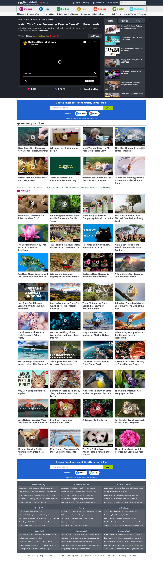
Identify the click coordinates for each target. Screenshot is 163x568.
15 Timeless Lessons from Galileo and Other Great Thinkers (80, 545)
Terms (61, 555)
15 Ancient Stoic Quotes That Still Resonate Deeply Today (80, 534)
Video (45, 2)
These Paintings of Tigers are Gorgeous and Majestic (121, 518)
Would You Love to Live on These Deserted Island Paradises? (123, 488)
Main (20, 19)
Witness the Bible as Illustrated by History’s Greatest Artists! (123, 525)
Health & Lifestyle (39, 485)
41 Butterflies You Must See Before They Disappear (120, 499)
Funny (21, 14)
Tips (83, 8)
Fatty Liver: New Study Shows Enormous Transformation (37, 492)
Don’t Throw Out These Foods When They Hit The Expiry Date (39, 518)
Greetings (86, 14)
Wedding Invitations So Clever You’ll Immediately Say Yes (37, 545)
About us (51, 555)
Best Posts (99, 555)
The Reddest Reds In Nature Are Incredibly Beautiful (121, 495)
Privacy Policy (93, 118)
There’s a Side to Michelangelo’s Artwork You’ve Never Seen (123, 522)
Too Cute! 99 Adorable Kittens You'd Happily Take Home (37, 534)
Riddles (65, 8)
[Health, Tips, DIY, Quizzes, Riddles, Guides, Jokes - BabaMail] (28, 3)
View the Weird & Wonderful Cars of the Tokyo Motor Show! (123, 549)
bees (44, 187)
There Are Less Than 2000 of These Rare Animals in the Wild (123, 502)
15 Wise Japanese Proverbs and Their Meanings (76, 542)
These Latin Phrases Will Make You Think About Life (35, 542)
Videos (26, 19)
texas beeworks (104, 187)
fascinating (38, 187)
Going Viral (63, 14)
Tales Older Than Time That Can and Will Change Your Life (80, 538)
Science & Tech (124, 531)
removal (73, 187)
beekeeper (94, 187)
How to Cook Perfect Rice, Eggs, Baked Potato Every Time (37, 488)
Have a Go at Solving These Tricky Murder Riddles (77, 499)
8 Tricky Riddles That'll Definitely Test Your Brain (77, 495)
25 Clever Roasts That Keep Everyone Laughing (76, 515)
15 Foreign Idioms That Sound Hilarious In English (35, 549)
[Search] (144, 3)
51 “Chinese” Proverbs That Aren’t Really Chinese (77, 518)
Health (120, 8)
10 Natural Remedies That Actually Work (32, 525)
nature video (58, 187)
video (31, 187)
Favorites (142, 14)
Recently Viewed (130, 14)
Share (29, 36)
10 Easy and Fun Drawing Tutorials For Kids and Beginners (38, 499)
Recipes (102, 8)
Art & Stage (50, 14)
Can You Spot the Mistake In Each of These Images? (78, 488)
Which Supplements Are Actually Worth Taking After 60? (37, 495)
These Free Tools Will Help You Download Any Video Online (123, 538)
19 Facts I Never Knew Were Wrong (30, 511)
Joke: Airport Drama (67, 522)
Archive (111, 555)
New (138, 20)
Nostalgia (139, 8)
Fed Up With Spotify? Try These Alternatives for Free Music (123, 534)
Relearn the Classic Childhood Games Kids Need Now (78, 492)
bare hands (85, 187)
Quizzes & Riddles (81, 485)
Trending (122, 555)
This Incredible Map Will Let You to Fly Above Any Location (123, 542)
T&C (85, 118)
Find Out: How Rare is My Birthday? (30, 538)
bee (78, 187)
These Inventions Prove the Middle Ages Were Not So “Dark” (123, 545)
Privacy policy (74, 555)
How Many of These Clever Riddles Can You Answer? (78, 502)
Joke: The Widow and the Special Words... (74, 525)
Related (111, 20)
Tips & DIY (39, 508)
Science (75, 14)
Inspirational (99, 14)
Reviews (133, 555)
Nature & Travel (35, 14)
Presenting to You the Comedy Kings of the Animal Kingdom (81, 511)
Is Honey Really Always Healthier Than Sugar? (34, 515)
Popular (124, 20)
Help (87, 3)
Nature (50, 19)
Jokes (46, 8)
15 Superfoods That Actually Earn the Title (32, 502)
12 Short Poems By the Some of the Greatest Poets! (120, 511)
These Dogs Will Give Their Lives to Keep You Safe (35, 522)
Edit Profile (116, 14)
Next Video (94, 36)
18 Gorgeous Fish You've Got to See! (115, 492)
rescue (49, 187)
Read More (43, 30)
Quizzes (28, 8)
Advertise (114, 3)
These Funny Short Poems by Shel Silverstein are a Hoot (122, 515)
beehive (66, 187)
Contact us (99, 3)
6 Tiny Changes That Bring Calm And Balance (75, 549)
